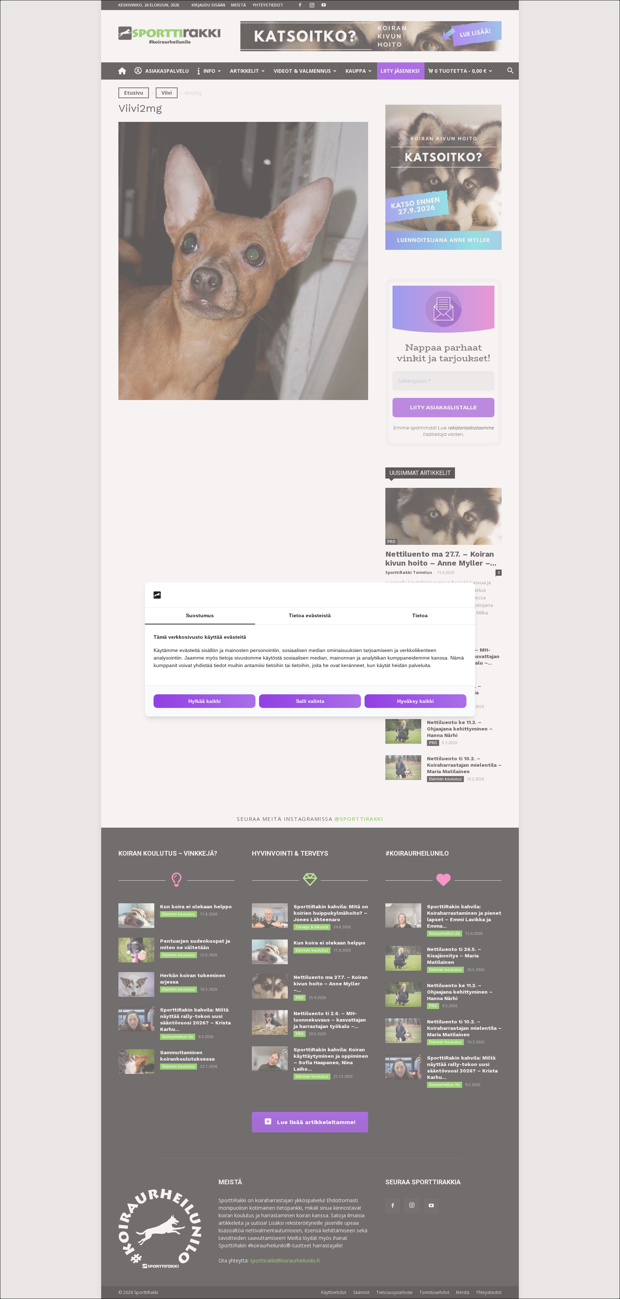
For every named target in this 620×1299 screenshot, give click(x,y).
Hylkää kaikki (204, 701)
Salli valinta (310, 701)
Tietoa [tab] (420, 615)
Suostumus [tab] (200, 615)
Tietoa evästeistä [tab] (310, 615)
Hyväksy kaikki (415, 701)
